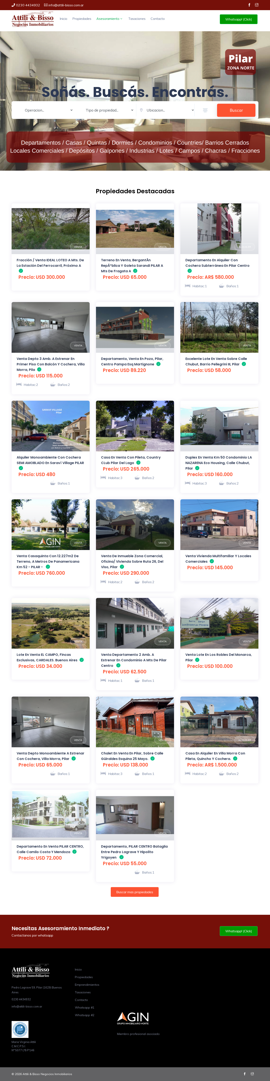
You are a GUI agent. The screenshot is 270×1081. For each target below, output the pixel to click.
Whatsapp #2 (84, 1015)
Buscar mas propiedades (134, 892)
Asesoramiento (107, 18)
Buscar (236, 110)
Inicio (63, 18)
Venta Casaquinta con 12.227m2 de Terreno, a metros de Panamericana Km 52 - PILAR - (48, 561)
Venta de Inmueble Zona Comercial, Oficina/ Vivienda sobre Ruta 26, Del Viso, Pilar (132, 561)
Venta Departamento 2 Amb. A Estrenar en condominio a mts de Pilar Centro (134, 660)
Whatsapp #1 (84, 1007)
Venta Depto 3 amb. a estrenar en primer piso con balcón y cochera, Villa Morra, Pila (51, 364)
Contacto (158, 18)
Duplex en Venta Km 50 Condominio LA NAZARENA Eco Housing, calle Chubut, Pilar (218, 463)
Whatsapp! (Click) (238, 19)
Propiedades (81, 18)
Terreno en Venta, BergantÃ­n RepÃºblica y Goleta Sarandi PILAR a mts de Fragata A (132, 266)
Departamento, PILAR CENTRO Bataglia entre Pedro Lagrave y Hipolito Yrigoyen (134, 852)
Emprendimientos (87, 985)
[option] (51, 228)
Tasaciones (137, 18)
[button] (205, 110)
